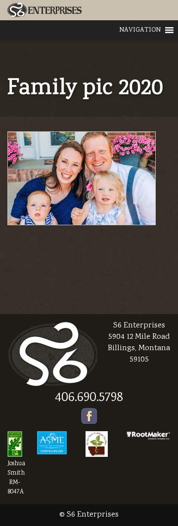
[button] (140, 30)
